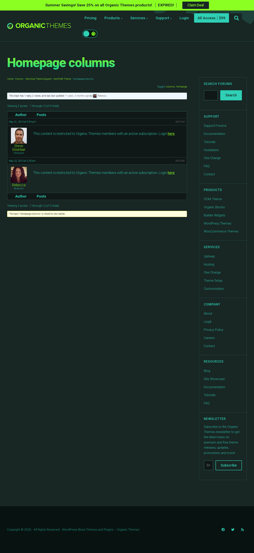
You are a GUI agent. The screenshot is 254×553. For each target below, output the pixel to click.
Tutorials (210, 142)
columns (170, 86)
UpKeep (209, 256)
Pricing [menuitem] (90, 18)
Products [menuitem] (112, 18)
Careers (209, 338)
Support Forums (215, 126)
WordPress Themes (217, 223)
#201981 (180, 160)
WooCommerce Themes (221, 231)
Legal (207, 322)
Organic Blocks (214, 207)
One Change (212, 158)
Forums (19, 79)
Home (10, 79)
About (208, 313)
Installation (211, 150)
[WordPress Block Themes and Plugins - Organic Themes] (43, 27)
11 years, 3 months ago (77, 95)
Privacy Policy (213, 330)
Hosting (209, 264)
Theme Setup (213, 280)
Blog (207, 371)
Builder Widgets (214, 215)
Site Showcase (214, 379)
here (171, 134)
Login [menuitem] (184, 18)
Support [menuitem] (162, 18)
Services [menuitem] (137, 18)
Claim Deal (196, 5)
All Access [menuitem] (207, 18)
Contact (209, 174)
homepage (181, 86)
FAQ (207, 166)
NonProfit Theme (62, 79)
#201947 (180, 121)
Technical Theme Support (38, 79)
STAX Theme (213, 199)
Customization (214, 289)
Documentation (214, 134)
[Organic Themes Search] (236, 18)
